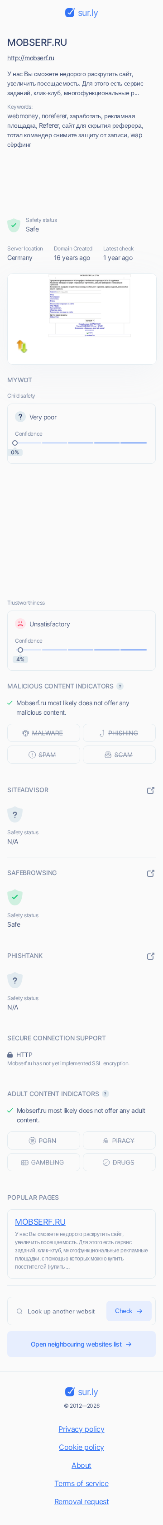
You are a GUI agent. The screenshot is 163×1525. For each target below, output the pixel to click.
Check (123, 1310)
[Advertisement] (81, 182)
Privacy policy (81, 1429)
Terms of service (81, 1483)
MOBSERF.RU (40, 1222)
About (81, 1465)
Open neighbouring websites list (76, 1344)
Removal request (81, 1501)
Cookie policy (81, 1447)
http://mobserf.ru (30, 58)
